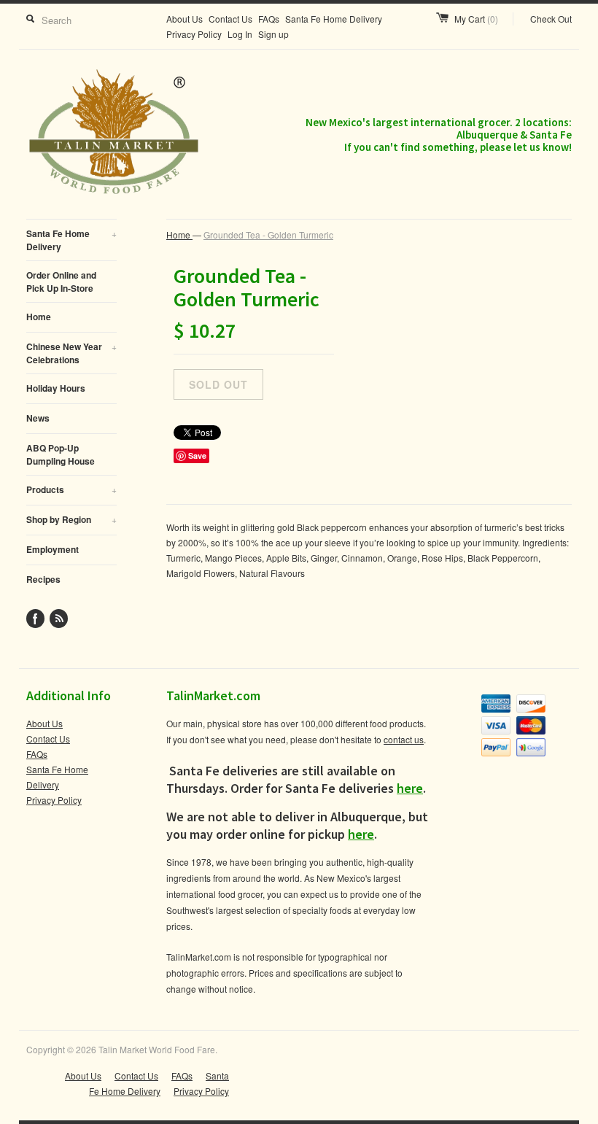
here (410, 788)
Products (71, 489)
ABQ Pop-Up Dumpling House (60, 454)
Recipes (43, 579)
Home (38, 316)
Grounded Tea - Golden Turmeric (268, 234)
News (38, 418)
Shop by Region (71, 519)
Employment (52, 549)
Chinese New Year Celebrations (71, 353)
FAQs (268, 18)
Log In (240, 34)
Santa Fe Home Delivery (333, 18)
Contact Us (230, 18)
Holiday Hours (55, 388)
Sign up (273, 34)
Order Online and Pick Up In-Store (61, 281)
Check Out (551, 18)
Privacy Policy (194, 34)
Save (197, 455)
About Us (184, 18)
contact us (404, 739)
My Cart (476, 18)
